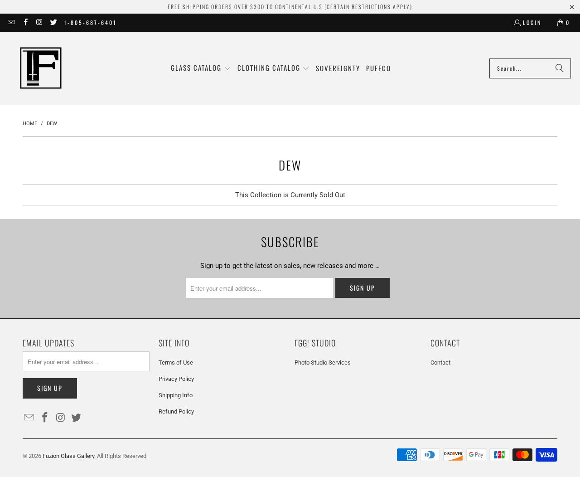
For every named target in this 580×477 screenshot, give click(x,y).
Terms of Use (176, 362)
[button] (201, 68)
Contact (440, 362)
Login (532, 22)
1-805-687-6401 (90, 22)
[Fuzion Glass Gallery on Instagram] (39, 22)
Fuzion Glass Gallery (68, 456)
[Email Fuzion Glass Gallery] (10, 22)
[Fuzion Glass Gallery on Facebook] (25, 22)
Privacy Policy (176, 378)
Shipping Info (176, 395)
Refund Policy (176, 411)
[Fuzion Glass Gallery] (40, 68)
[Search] (559, 68)
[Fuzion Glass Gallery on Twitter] (53, 22)
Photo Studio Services (323, 362)
